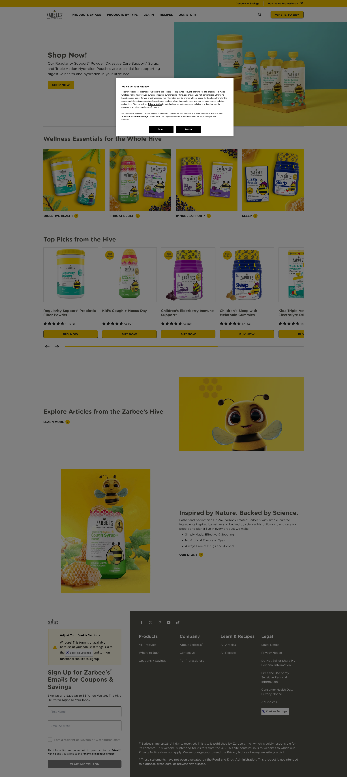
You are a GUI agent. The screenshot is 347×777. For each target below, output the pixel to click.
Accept (188, 129)
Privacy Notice (155, 104)
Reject (161, 129)
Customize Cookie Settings (135, 116)
